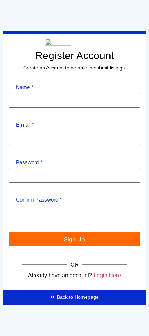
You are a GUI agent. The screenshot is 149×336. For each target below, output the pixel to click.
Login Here (107, 275)
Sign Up (74, 239)
